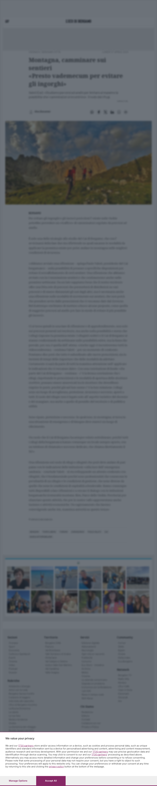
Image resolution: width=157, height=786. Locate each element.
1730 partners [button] (26, 745)
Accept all (51, 780)
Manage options (18, 780)
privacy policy (56, 766)
